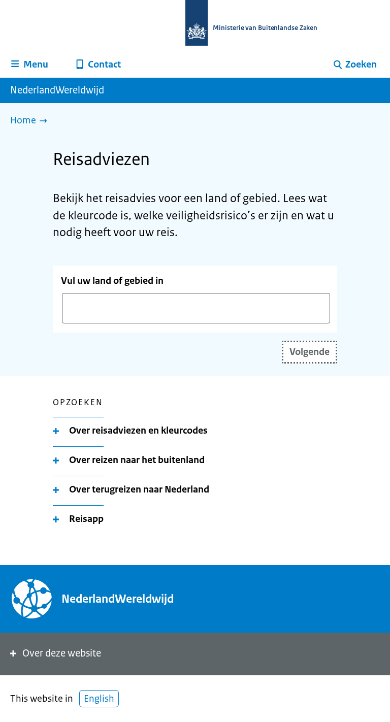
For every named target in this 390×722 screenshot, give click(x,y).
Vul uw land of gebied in (112, 281)
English (99, 699)
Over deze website (61, 653)
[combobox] (196, 308)
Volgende (309, 352)
